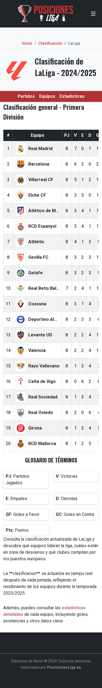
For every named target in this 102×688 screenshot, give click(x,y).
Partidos (26, 96)
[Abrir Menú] (93, 13)
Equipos (47, 96)
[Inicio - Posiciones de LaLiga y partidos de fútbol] (45, 13)
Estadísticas (72, 96)
